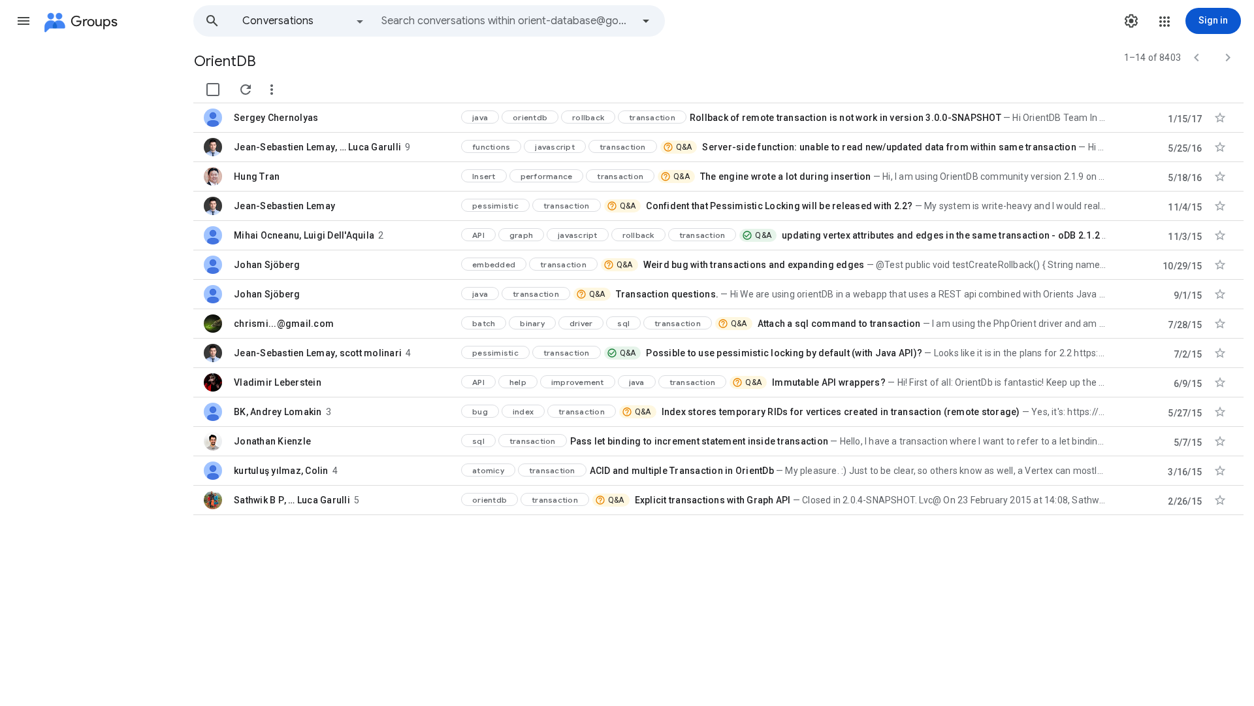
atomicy (488, 470)
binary (532, 323)
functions (491, 147)
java (480, 117)
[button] (23, 21)
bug (480, 411)
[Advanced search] (646, 21)
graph (521, 235)
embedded (493, 264)
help (517, 382)
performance (547, 176)
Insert (484, 176)
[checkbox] (212, 89)
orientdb (530, 117)
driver (581, 323)
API (478, 235)
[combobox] (507, 21)
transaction (652, 117)
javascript (555, 147)
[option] (304, 21)
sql (623, 323)
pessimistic (495, 205)
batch (483, 323)
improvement (577, 382)
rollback (588, 117)
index (523, 411)
